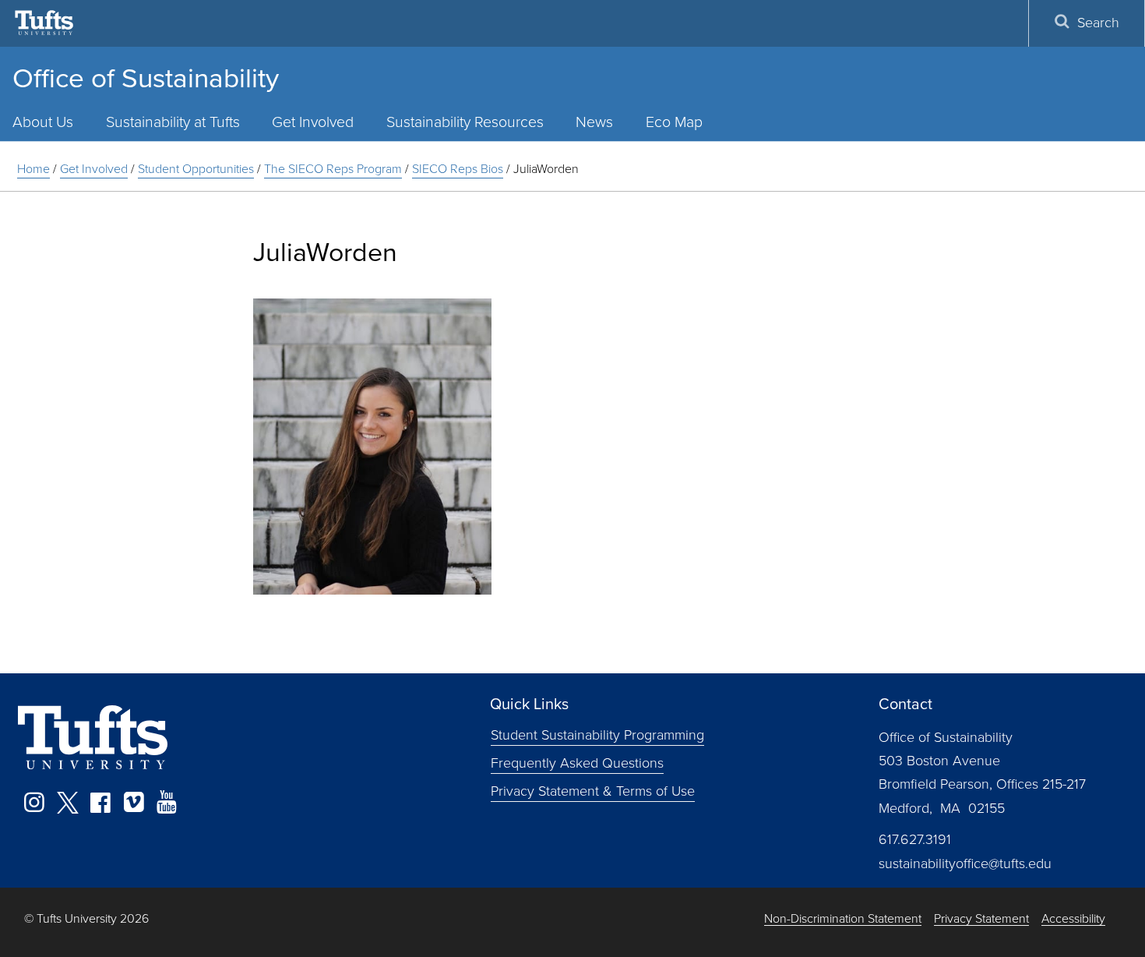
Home (33, 169)
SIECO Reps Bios (457, 169)
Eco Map (674, 122)
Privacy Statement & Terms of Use (593, 790)
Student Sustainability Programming (597, 735)
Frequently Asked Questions (577, 762)
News (594, 122)
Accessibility (1073, 919)
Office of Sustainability (145, 78)
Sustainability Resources (465, 122)
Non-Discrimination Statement (842, 919)
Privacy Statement (981, 919)
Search (1098, 22)
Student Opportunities (196, 169)
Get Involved (313, 122)
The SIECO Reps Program (333, 169)
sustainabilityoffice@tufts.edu (965, 863)
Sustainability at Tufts (173, 122)
